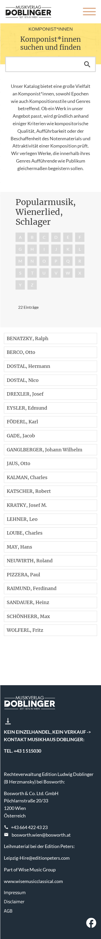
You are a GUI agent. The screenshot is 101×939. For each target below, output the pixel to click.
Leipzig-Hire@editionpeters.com (37, 858)
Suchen (87, 64)
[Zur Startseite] (28, 11)
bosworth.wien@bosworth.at (41, 835)
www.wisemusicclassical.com (33, 881)
